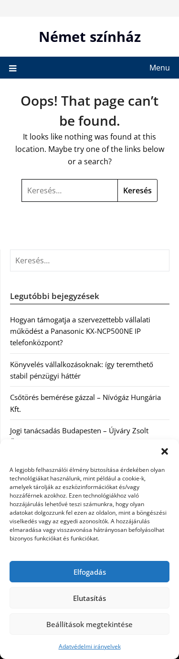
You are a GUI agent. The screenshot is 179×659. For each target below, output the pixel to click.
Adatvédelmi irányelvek (90, 646)
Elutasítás (89, 598)
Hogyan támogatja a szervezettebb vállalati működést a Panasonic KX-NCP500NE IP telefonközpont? (80, 331)
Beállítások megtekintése (89, 624)
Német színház (90, 36)
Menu (159, 67)
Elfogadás (90, 572)
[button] (164, 451)
